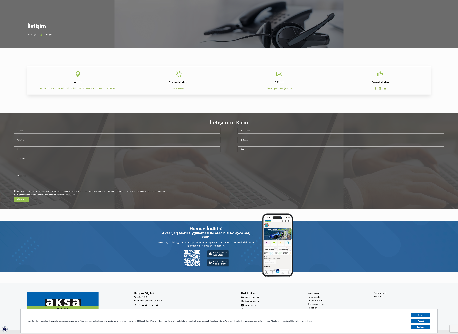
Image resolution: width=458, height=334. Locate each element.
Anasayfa (32, 34)
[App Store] (157, 305)
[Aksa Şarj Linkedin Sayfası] (385, 88)
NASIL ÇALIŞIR (252, 297)
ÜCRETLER (250, 305)
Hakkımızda (314, 297)
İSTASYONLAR (252, 301)
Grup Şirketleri (315, 300)
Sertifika (378, 296)
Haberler (312, 308)
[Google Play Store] (152, 305)
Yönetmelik (380, 293)
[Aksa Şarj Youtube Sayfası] (146, 305)
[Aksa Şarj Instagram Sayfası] (380, 88)
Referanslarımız (316, 304)
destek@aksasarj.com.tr (149, 300)
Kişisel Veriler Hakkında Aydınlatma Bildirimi (36, 194)
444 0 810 (142, 297)
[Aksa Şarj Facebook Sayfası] (376, 88)
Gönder (21, 199)
